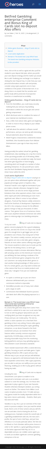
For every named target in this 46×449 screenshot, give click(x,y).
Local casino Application (16, 54)
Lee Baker (10, 33)
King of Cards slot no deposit (22, 178)
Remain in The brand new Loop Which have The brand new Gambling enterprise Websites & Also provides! (23, 59)
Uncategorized (31, 33)
